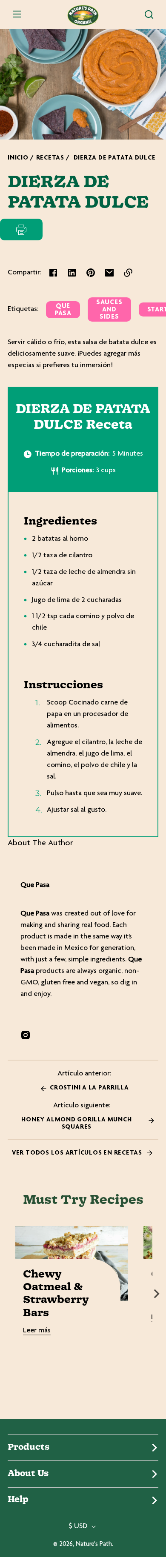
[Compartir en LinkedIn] (72, 272)
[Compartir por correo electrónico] (109, 272)
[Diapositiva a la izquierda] (9, 1293)
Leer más (37, 1331)
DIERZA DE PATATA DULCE (115, 158)
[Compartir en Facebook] (53, 272)
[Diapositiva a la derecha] (156, 1293)
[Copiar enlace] (128, 272)
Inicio (18, 158)
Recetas (50, 158)
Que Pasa (63, 310)
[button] (149, 14)
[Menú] (17, 14)
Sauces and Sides (109, 310)
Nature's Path (94, 1544)
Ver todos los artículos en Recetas (78, 1153)
